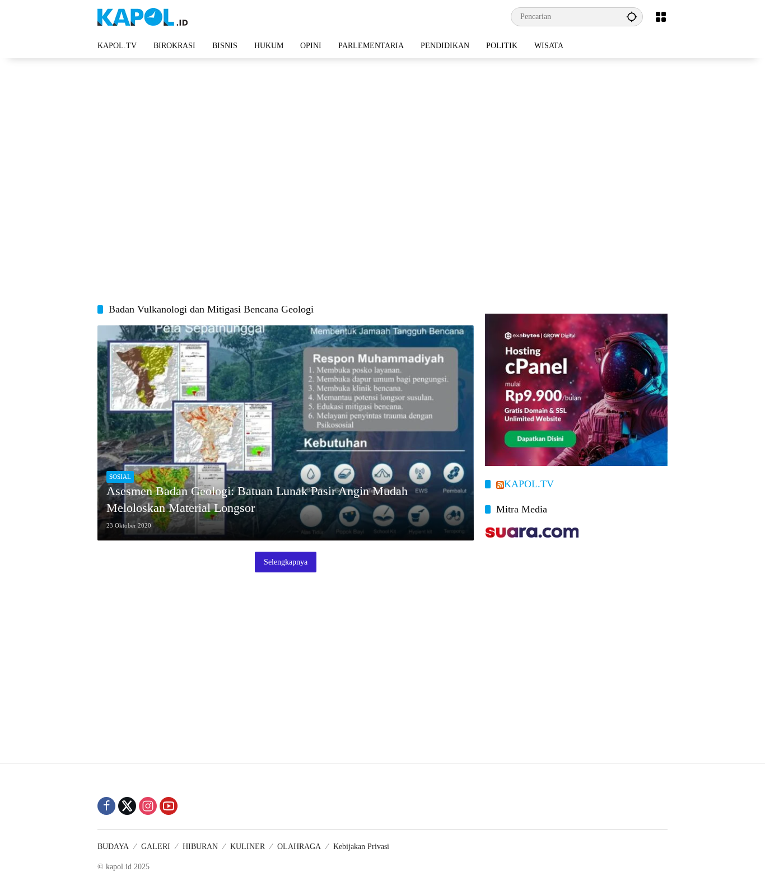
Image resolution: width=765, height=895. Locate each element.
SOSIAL (120, 476)
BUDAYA (113, 846)
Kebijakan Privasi (361, 846)
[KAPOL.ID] (142, 16)
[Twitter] (127, 806)
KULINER (247, 846)
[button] (632, 16)
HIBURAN (200, 846)
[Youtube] (169, 806)
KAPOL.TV (529, 484)
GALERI (155, 846)
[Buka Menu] (661, 17)
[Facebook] (106, 806)
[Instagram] (148, 806)
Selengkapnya (285, 562)
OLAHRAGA (299, 846)
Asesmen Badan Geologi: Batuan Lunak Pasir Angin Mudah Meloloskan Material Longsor (257, 499)
